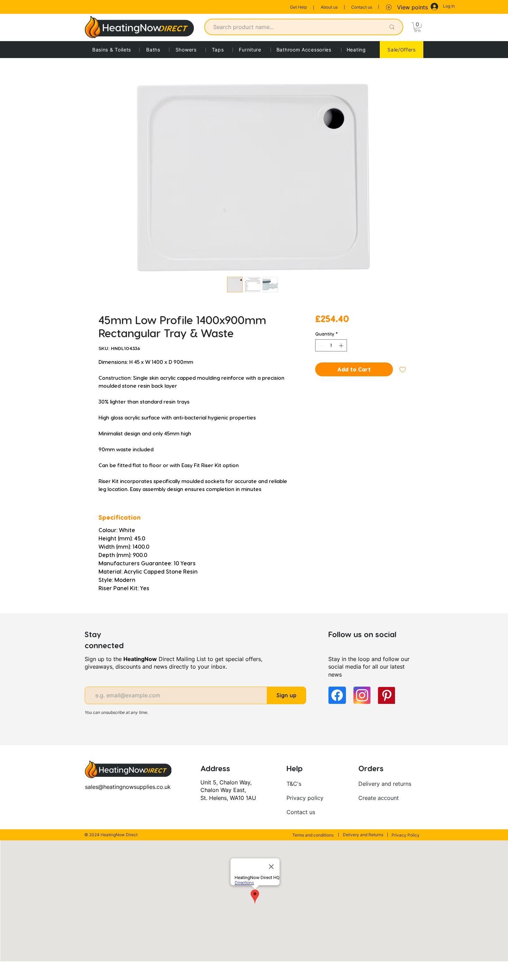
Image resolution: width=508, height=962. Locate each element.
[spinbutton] (331, 345)
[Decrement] (320, 345)
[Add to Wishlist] (403, 369)
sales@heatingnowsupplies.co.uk (128, 786)
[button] (417, 27)
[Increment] (342, 345)
